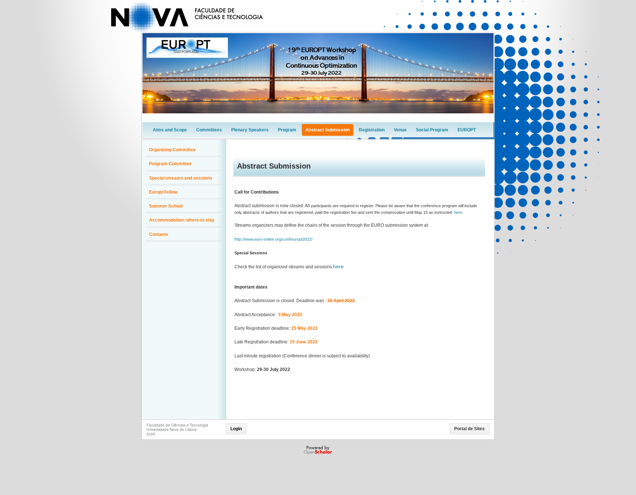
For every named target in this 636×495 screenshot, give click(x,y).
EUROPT (466, 129)
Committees (209, 129)
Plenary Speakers (250, 129)
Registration (372, 129)
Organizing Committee (172, 149)
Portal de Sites (469, 428)
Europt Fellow (163, 192)
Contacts (158, 234)
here (458, 212)
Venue (400, 129)
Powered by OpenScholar (318, 450)
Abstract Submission (327, 129)
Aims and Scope (170, 129)
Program (287, 129)
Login (236, 428)
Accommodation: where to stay (182, 220)
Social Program (432, 129)
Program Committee (170, 163)
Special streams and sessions (180, 178)
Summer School (166, 206)
